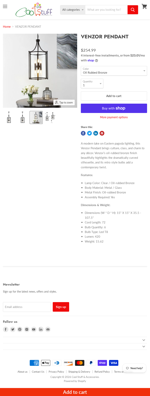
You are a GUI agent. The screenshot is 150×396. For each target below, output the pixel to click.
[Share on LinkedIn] (95, 133)
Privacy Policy (56, 371)
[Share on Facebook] (83, 133)
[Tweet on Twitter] (89, 133)
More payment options (114, 117)
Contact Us (38, 371)
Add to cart (75, 392)
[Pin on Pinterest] (102, 133)
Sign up (61, 307)
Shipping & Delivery (79, 371)
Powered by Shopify (75, 381)
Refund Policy (102, 371)
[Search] (133, 9)
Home (7, 26)
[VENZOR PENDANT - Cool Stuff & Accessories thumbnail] (9, 117)
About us (23, 371)
